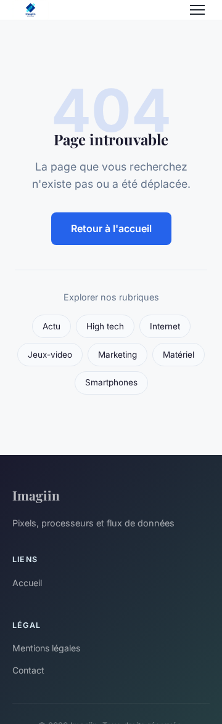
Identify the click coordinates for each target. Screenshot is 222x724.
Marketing (117, 355)
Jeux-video (50, 355)
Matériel (178, 355)
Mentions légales (46, 648)
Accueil (27, 582)
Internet (165, 326)
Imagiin (36, 495)
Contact (28, 670)
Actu (51, 326)
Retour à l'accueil (111, 228)
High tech (105, 326)
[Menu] (197, 10)
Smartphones (111, 382)
